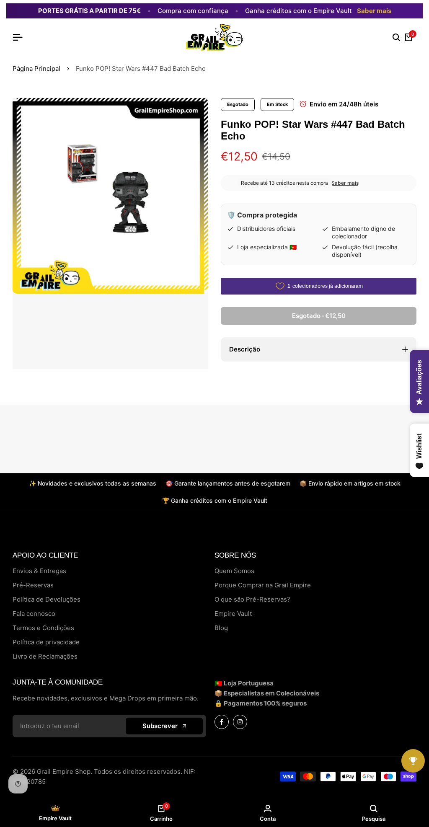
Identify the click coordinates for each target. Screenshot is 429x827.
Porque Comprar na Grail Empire (262, 585)
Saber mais (374, 11)
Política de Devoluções (46, 599)
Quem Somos (234, 571)
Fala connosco (34, 614)
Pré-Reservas (33, 585)
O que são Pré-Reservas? (252, 599)
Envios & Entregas (39, 571)
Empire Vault (233, 614)
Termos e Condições (43, 628)
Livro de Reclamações (45, 656)
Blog (221, 628)
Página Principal (36, 68)
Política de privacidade (46, 642)
